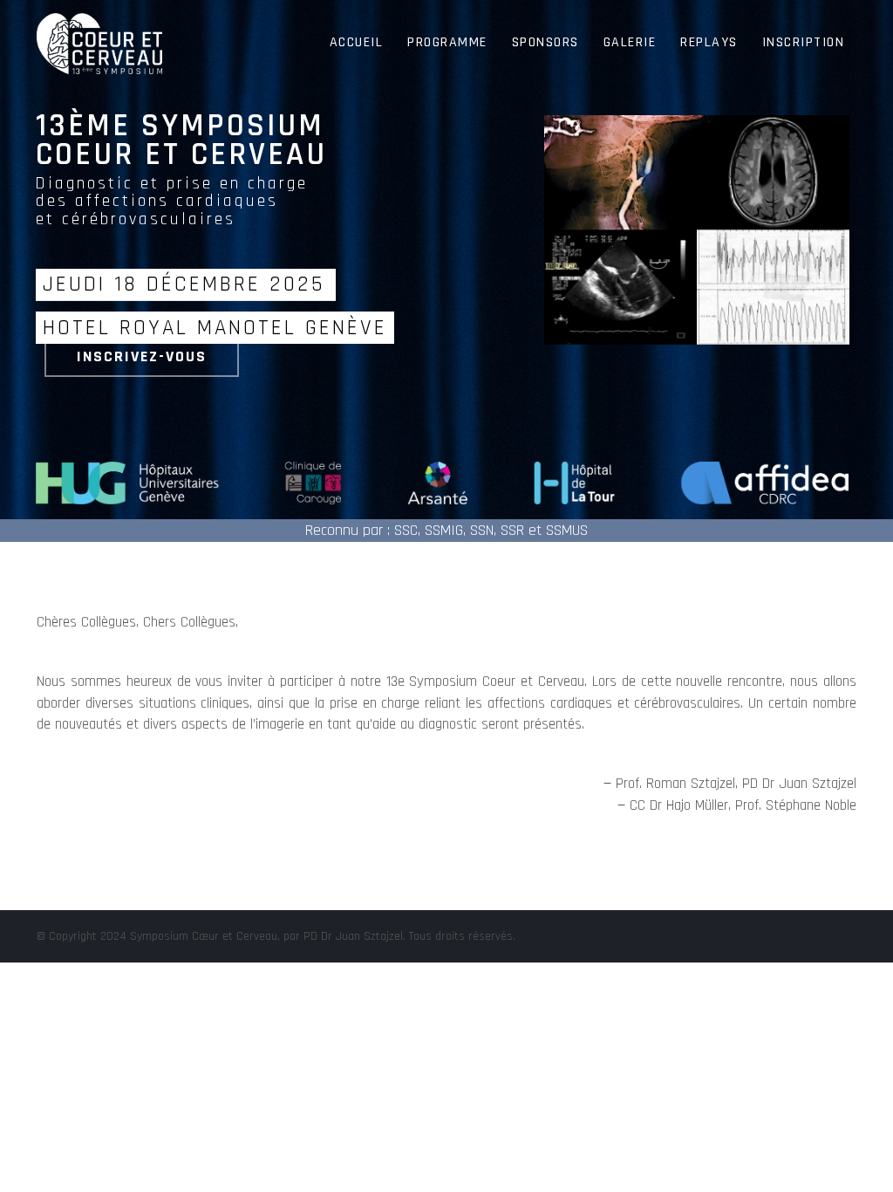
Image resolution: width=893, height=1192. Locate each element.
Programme (447, 42)
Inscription (803, 42)
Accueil (357, 42)
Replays (709, 42)
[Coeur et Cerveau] (99, 22)
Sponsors (545, 42)
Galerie (630, 42)
